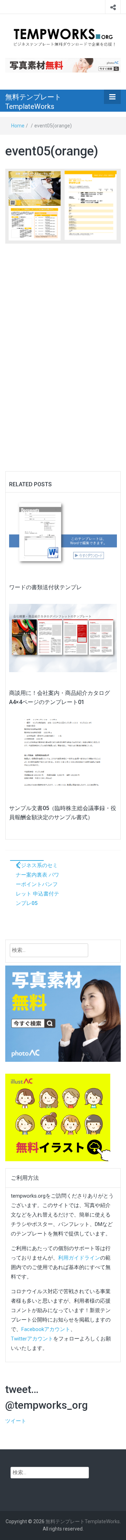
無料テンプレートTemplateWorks (33, 102)
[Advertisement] (63, 341)
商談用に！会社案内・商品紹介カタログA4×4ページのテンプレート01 (59, 697)
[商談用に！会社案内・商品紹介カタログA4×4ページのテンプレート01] (63, 638)
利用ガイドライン (79, 1258)
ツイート (15, 1421)
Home (17, 125)
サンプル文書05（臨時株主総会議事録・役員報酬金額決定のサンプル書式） (62, 813)
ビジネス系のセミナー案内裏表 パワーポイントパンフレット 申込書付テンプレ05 (37, 884)
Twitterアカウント (32, 1339)
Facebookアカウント (45, 1329)
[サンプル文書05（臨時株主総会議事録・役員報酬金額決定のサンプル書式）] (63, 753)
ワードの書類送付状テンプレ (45, 587)
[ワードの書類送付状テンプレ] (63, 532)
